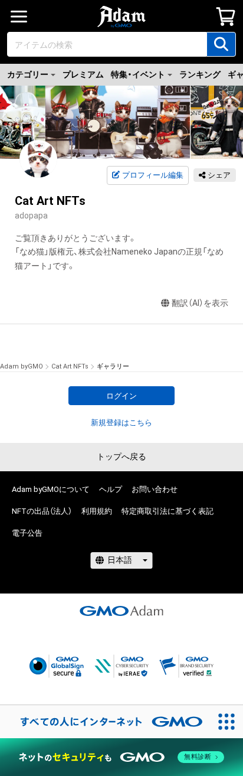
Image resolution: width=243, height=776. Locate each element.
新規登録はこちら (121, 422)
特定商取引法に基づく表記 (167, 511)
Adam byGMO (21, 366)
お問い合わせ (155, 489)
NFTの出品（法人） (42, 511)
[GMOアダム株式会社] (121, 610)
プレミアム (83, 74)
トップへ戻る (121, 456)
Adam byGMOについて (51, 489)
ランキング (200, 74)
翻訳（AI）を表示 (200, 303)
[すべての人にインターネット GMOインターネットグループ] (105, 721)
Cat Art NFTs (69, 366)
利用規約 (96, 511)
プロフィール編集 (152, 175)
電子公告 (27, 533)
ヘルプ (110, 489)
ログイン (121, 396)
